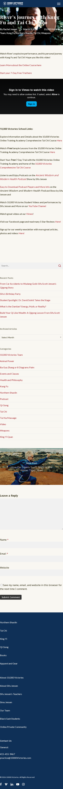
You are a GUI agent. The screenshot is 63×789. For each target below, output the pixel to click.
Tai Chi (36, 33)
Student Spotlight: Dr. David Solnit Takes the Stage (25, 300)
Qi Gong (4, 405)
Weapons (46, 33)
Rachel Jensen (10, 29)
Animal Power (7, 361)
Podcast (4, 399)
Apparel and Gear (9, 663)
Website (4, 567)
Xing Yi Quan (6, 436)
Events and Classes (9, 373)
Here (59, 140)
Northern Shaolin (24, 33)
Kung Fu (10, 33)
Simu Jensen (6, 702)
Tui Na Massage (8, 417)
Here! (58, 221)
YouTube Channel (37, 206)
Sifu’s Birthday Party (10, 293)
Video (3, 424)
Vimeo (29, 213)
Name (4, 539)
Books (3, 655)
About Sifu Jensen (9, 685)
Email (4, 553)
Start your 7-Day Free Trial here (16, 72)
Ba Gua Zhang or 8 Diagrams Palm (17, 367)
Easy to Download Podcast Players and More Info (25, 186)
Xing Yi (3, 638)
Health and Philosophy (11, 380)
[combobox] (31, 337)
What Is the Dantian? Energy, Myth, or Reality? (23, 306)
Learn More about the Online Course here (21, 65)
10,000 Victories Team (11, 354)
